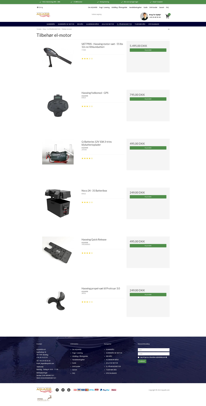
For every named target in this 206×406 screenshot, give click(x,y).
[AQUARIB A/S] (43, 14)
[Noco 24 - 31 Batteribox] (57, 209)
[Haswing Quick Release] (57, 258)
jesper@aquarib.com (47, 363)
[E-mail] (154, 354)
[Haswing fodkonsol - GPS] (57, 111)
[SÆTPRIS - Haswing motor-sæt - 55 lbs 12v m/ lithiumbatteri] (57, 62)
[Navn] (154, 350)
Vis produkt (148, 50)
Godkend (142, 361)
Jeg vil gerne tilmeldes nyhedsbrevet (153, 357)
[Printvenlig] (169, 29)
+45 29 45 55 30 (155, 17)
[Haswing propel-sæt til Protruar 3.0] (57, 306)
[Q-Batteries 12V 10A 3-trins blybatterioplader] (57, 160)
